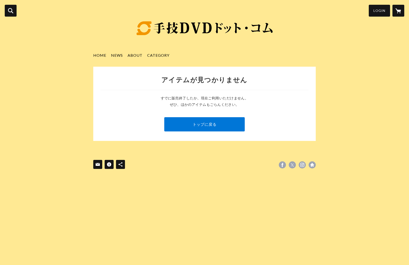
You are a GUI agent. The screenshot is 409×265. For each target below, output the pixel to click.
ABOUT (135, 55)
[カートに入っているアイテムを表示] (398, 11)
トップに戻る (205, 124)
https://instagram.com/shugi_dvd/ (302, 164)
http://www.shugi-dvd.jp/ (312, 164)
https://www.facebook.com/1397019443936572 (282, 164)
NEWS (117, 55)
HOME (99, 55)
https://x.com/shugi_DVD (292, 164)
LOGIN (379, 11)
